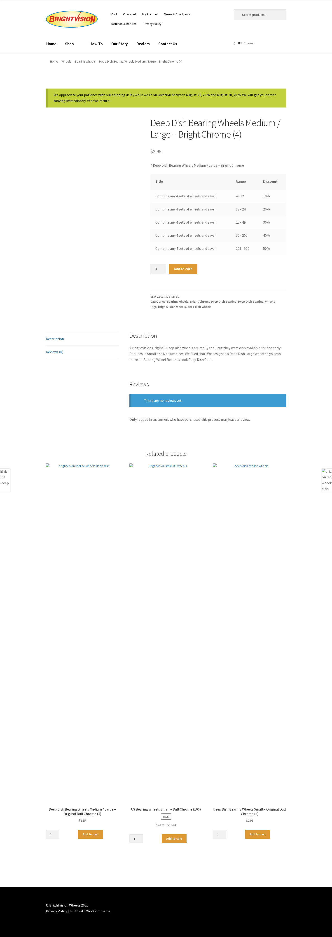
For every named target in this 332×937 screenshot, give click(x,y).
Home (51, 43)
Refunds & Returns (124, 24)
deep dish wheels (199, 307)
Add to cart (183, 268)
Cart (114, 14)
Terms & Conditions (177, 14)
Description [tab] (55, 338)
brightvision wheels (172, 307)
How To (96, 43)
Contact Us (167, 43)
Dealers (143, 43)
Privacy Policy (152, 24)
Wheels (66, 61)
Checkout (129, 14)
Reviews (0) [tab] (54, 352)
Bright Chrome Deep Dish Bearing (213, 301)
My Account (150, 14)
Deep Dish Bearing (251, 301)
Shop (69, 43)
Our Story (119, 43)
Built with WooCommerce (90, 911)
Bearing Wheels (85, 61)
